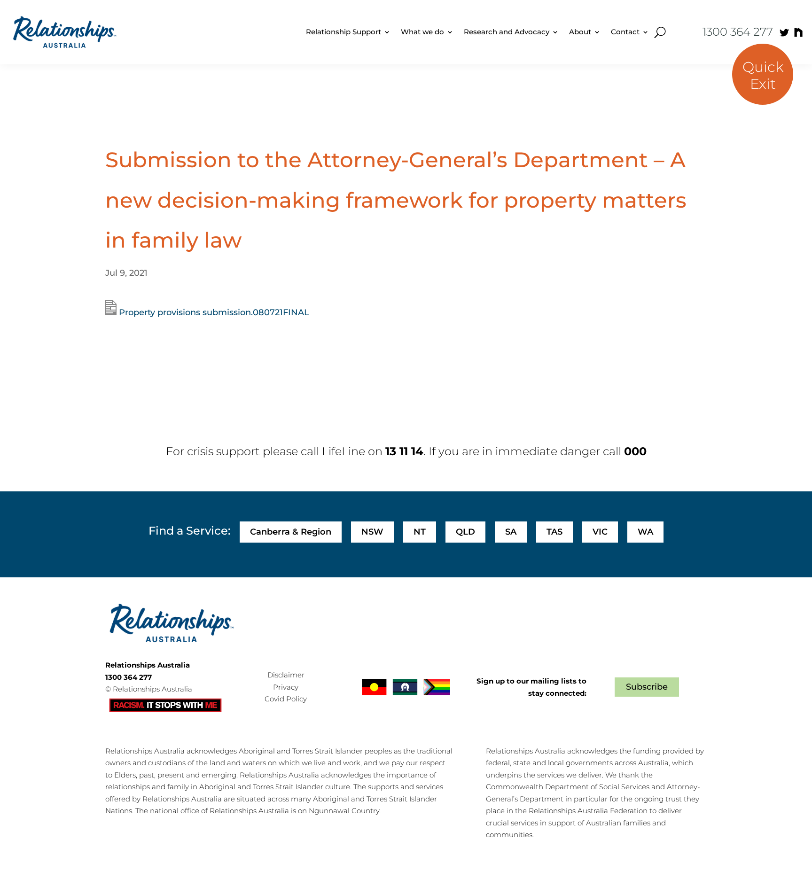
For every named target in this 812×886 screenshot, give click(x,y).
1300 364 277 (738, 32)
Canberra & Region (290, 532)
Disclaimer (285, 674)
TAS (554, 532)
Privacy (285, 687)
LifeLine (343, 451)
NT (420, 532)
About (580, 31)
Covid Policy (286, 698)
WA (645, 532)
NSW (372, 532)
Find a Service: (189, 530)
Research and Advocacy (506, 31)
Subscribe (647, 687)
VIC (600, 532)
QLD (465, 532)
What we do (422, 31)
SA (510, 532)
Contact (625, 31)
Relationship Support (343, 31)
